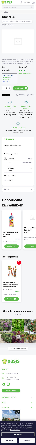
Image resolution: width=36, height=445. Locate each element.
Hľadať (32, 7)
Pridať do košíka (18, 88)
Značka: (8, 25)
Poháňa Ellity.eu (6, 81)
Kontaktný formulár (11, 390)
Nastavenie (18, 434)
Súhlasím (27, 440)
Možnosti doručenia (25, 73)
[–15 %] (11, 270)
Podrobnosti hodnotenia (25, 21)
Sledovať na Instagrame (20, 348)
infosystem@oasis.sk (12, 373)
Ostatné (10, 180)
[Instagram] (8, 384)
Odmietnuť (9, 440)
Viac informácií (15, 430)
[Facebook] (3, 384)
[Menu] (33, 2)
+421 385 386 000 (11, 377)
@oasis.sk (18, 314)
